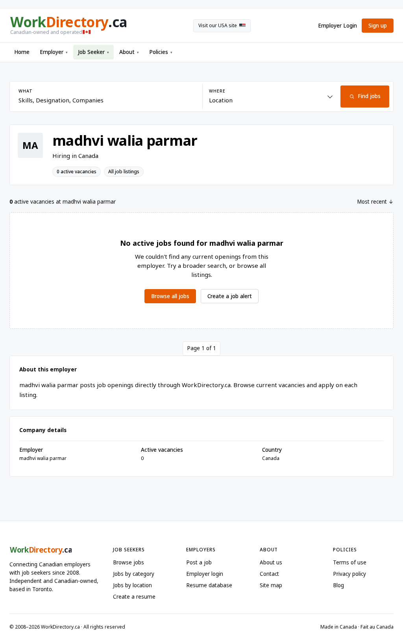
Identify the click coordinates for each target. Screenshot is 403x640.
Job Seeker (93, 52)
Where (217, 91)
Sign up (377, 25)
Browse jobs (128, 562)
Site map (271, 585)
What (25, 91)
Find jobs (369, 96)
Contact (269, 573)
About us (271, 562)
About (129, 52)
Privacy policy (349, 573)
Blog (338, 585)
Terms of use (349, 562)
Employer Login (337, 25)
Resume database (209, 585)
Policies (160, 52)
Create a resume (134, 596)
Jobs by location (132, 585)
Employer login (204, 573)
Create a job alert (229, 296)
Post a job (199, 562)
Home (22, 52)
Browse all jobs (170, 296)
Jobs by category (133, 573)
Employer (54, 52)
